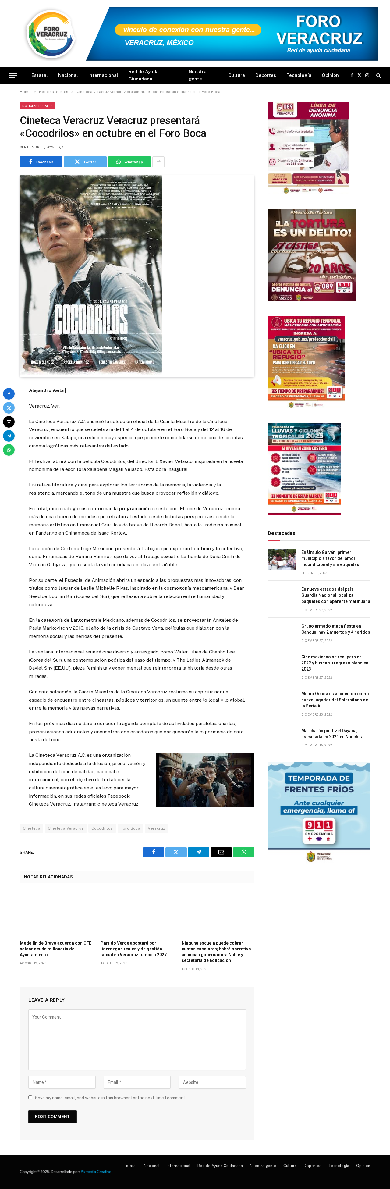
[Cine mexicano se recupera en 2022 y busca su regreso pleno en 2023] (282, 663)
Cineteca (31, 828)
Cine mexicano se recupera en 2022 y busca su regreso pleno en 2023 (334, 662)
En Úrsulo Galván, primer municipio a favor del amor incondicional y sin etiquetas (330, 558)
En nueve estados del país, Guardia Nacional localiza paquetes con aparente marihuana (335, 595)
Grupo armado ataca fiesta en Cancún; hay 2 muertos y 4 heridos (335, 629)
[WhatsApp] (9, 450)
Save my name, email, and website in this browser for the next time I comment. (110, 1097)
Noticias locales (37, 106)
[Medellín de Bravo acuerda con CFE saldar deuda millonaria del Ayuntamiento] (56, 913)
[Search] (378, 75)
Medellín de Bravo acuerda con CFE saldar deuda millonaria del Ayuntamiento (55, 949)
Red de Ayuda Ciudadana (144, 75)
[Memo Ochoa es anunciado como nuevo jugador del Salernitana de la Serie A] (282, 700)
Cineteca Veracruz (66, 828)
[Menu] (13, 75)
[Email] (9, 422)
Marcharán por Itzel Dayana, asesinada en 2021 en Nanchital (333, 733)
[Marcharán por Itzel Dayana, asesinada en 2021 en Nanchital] (282, 737)
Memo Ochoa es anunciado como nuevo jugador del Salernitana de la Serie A (335, 699)
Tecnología (298, 75)
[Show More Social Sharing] (158, 161)
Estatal (39, 75)
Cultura (236, 75)
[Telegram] (9, 436)
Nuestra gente (198, 75)
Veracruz (156, 828)
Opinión (330, 75)
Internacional (103, 75)
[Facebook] (9, 394)
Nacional (68, 75)
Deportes (265, 75)
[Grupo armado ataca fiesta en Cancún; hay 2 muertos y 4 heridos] (282, 632)
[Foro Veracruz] (195, 34)
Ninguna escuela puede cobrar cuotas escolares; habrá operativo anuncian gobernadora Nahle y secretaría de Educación (216, 952)
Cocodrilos (102, 828)
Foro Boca (130, 828)
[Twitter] (9, 408)
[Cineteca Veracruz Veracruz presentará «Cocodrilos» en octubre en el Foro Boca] (91, 373)
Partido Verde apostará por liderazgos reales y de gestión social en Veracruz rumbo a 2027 (134, 949)
